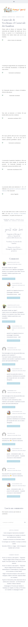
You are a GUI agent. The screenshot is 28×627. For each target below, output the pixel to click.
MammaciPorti (14, 9)
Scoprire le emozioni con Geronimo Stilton (14, 539)
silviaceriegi (15, 283)
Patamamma (10, 347)
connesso (11, 512)
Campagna (4, 16)
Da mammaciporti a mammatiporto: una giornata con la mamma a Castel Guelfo (14, 569)
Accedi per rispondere (8, 278)
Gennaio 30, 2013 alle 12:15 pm (14, 264)
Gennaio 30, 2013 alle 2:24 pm (14, 349)
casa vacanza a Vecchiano (18, 213)
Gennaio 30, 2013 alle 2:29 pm (19, 370)
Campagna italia (11, 16)
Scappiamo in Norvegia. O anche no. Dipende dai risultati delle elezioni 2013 (14, 236)
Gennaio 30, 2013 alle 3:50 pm (19, 450)
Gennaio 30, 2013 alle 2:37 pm (14, 435)
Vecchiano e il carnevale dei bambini (14, 242)
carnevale (14, 220)
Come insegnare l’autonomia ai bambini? (14, 533)
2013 (10, 220)
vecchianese (21, 220)
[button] (14, 1)
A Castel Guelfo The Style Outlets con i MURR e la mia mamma (14, 561)
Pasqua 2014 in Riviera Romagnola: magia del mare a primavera (14, 249)
